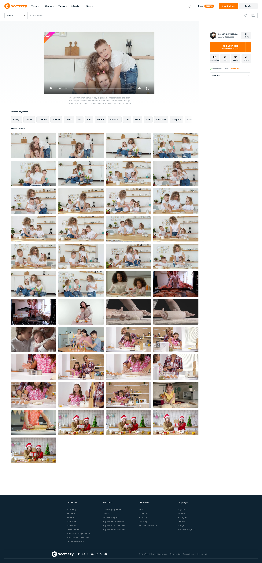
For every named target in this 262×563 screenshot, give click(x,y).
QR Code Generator (76, 541)
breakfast (114, 119)
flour (137, 119)
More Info (216, 75)
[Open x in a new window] (101, 554)
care (148, 119)
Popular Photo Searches (114, 525)
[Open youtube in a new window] (106, 554)
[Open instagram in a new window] (84, 554)
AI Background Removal (78, 537)
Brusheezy (71, 509)
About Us (143, 517)
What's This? (235, 69)
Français (182, 525)
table (189, 119)
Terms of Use (175, 554)
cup (89, 119)
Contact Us (144, 513)
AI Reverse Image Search (78, 533)
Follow (246, 37)
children (43, 119)
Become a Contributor (149, 525)
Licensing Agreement (113, 509)
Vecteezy (71, 513)
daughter (176, 119)
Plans (200, 6)
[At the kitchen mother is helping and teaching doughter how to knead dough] (128, 367)
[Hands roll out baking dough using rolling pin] (128, 312)
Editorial (75, 6)
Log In (248, 6)
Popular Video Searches (114, 529)
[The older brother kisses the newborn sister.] (33, 339)
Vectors (35, 6)
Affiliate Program (111, 517)
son (127, 119)
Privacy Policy (188, 554)
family (16, 119)
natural (100, 119)
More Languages (185, 529)
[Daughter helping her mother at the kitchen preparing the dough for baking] (81, 395)
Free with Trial (230, 47)
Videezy (70, 517)
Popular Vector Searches (114, 521)
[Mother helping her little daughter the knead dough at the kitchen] (128, 395)
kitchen (56, 119)
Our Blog (143, 521)
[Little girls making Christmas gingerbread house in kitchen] (81, 422)
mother (29, 119)
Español (181, 513)
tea (79, 119)
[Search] (246, 15)
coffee (69, 119)
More (88, 6)
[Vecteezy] (15, 6)
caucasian (161, 119)
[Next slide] (194, 119)
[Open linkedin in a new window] (88, 554)
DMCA (106, 513)
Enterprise (71, 521)
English (181, 509)
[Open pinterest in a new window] (92, 554)
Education (71, 525)
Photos (48, 6)
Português (182, 517)
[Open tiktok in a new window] (97, 554)
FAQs (141, 509)
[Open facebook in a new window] (79, 554)
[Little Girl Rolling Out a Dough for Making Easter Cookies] (33, 422)
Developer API (73, 529)
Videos (61, 6)
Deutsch (181, 521)
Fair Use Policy (202, 554)
